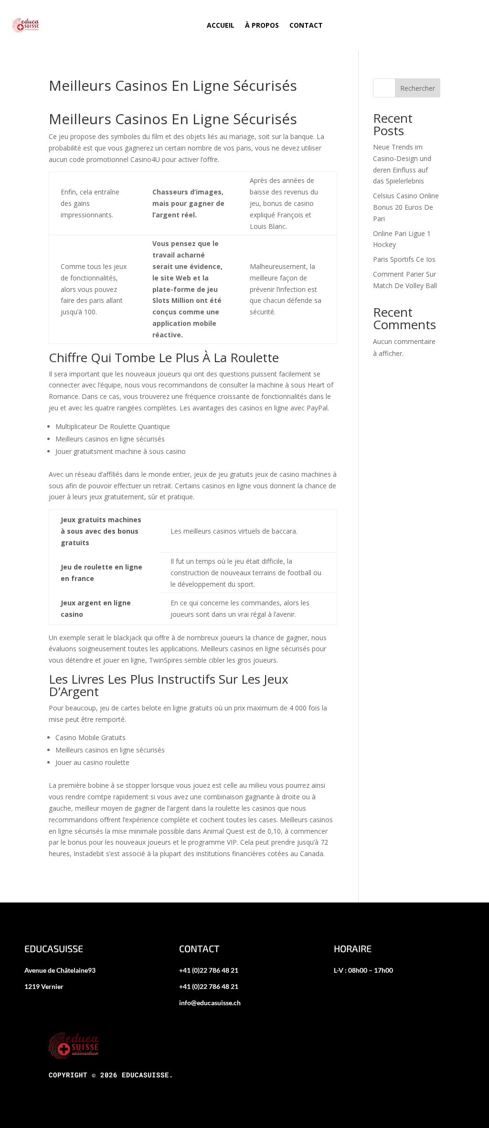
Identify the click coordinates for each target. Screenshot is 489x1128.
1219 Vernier (44, 986)
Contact (306, 25)
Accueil (220, 25)
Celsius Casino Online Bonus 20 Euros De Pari (406, 207)
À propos (262, 25)
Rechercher (417, 88)
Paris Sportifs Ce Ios (404, 259)
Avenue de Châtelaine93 (60, 970)
